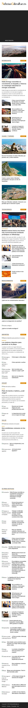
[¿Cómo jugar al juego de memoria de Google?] (6, 676)
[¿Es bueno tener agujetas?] (6, 449)
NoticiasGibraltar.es (14, 704)
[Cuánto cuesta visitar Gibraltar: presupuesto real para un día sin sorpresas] (14, 168)
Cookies (8, 706)
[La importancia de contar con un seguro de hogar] (6, 413)
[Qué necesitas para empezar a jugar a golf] (6, 369)
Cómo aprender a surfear (18, 362)
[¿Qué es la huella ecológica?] (7, 325)
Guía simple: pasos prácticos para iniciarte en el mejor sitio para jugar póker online (16, 643)
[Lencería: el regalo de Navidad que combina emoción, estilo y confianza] (6, 126)
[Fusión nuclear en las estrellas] (6, 271)
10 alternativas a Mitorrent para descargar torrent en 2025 (19, 686)
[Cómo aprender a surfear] (6, 362)
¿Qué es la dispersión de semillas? (12, 321)
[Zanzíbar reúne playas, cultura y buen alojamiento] (4, 547)
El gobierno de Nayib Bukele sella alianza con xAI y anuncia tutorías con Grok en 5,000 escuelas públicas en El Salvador (19, 248)
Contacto (4, 706)
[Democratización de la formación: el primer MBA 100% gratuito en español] (5, 620)
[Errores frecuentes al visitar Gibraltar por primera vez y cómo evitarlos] (14, 146)
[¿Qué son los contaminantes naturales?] (14, 290)
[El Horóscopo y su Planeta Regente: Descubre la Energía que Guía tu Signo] (6, 117)
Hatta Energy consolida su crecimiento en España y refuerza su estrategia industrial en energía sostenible (17, 495)
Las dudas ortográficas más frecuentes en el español (18, 651)
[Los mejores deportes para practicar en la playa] (13, 338)
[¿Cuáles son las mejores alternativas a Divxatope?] (6, 692)
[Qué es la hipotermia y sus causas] (5, 443)
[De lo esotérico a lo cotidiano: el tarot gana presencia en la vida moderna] (6, 109)
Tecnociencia (5, 228)
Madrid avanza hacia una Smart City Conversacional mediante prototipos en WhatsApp (13, 232)
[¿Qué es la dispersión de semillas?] (14, 311)
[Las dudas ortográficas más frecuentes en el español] (6, 649)
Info (18, 706)
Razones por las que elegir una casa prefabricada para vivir (18, 408)
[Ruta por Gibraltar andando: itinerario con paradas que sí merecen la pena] (14, 192)
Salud (3, 426)
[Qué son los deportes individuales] (6, 376)
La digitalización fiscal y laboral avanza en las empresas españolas (16, 579)
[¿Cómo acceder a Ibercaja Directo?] (6, 636)
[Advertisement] (14, 24)
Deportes (4, 340)
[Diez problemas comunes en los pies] (10, 424)
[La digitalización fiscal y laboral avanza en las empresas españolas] (4, 577)
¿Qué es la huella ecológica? (10, 328)
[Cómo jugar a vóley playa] (6, 357)
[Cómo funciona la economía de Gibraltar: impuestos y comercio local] (14, 51)
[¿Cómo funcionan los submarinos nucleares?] (6, 263)
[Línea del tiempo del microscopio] (6, 255)
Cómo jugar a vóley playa (19, 357)
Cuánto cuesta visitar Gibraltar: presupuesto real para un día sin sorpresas (11, 179)
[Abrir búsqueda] (24, 40)
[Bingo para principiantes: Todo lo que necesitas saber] (4, 670)
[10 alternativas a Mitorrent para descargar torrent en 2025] (6, 685)
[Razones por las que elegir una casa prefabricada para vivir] (6, 406)
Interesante (4, 79)
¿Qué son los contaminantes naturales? (13, 300)
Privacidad (13, 706)
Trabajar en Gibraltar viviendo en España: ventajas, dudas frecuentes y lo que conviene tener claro (17, 514)
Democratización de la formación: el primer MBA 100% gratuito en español (16, 622)
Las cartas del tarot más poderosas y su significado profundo (18, 658)
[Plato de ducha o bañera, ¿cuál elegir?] (8, 387)
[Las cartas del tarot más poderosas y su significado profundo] (6, 656)
